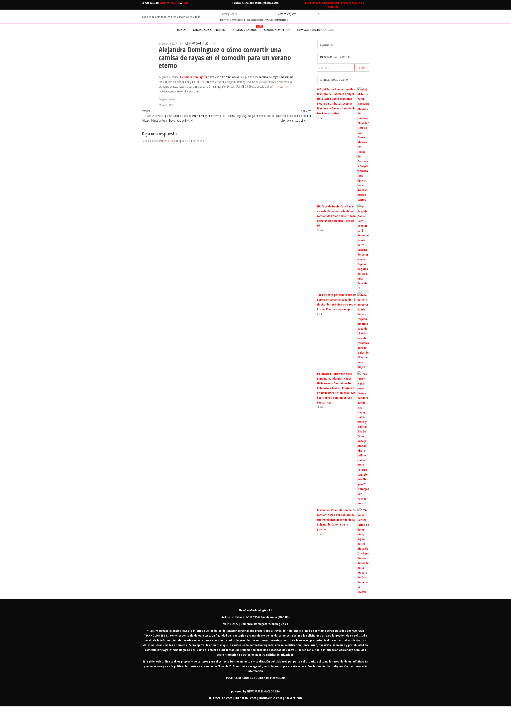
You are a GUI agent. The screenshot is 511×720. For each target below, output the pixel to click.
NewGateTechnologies (315, 29)
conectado (169, 141)
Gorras (163, 3)
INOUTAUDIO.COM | (272, 698)
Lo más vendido (246, 28)
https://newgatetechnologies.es (168, 631)
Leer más (284, 86)
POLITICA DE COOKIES (239, 678)
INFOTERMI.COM (245, 698)
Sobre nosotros (277, 29)
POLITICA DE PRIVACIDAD (269, 678)
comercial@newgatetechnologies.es (168, 650)
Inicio (181, 29)
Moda (171, 99)
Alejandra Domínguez (196, 43)
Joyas (185, 3)
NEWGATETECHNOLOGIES (263, 691)
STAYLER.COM (293, 698)
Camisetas (174, 3)
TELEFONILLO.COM (220, 698)
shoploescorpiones (209, 29)
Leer (203, 82)
